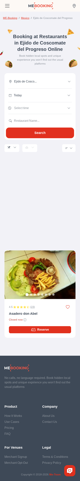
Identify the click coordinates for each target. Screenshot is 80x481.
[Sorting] (69, 148)
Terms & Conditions (55, 456)
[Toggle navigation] (7, 5)
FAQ (7, 433)
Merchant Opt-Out (16, 462)
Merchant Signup (15, 456)
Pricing (9, 427)
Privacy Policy (51, 462)
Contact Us (49, 421)
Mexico (25, 17)
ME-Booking (10, 17)
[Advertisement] (40, 206)
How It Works (13, 415)
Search (40, 133)
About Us (48, 415)
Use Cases (11, 421)
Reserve (43, 329)
